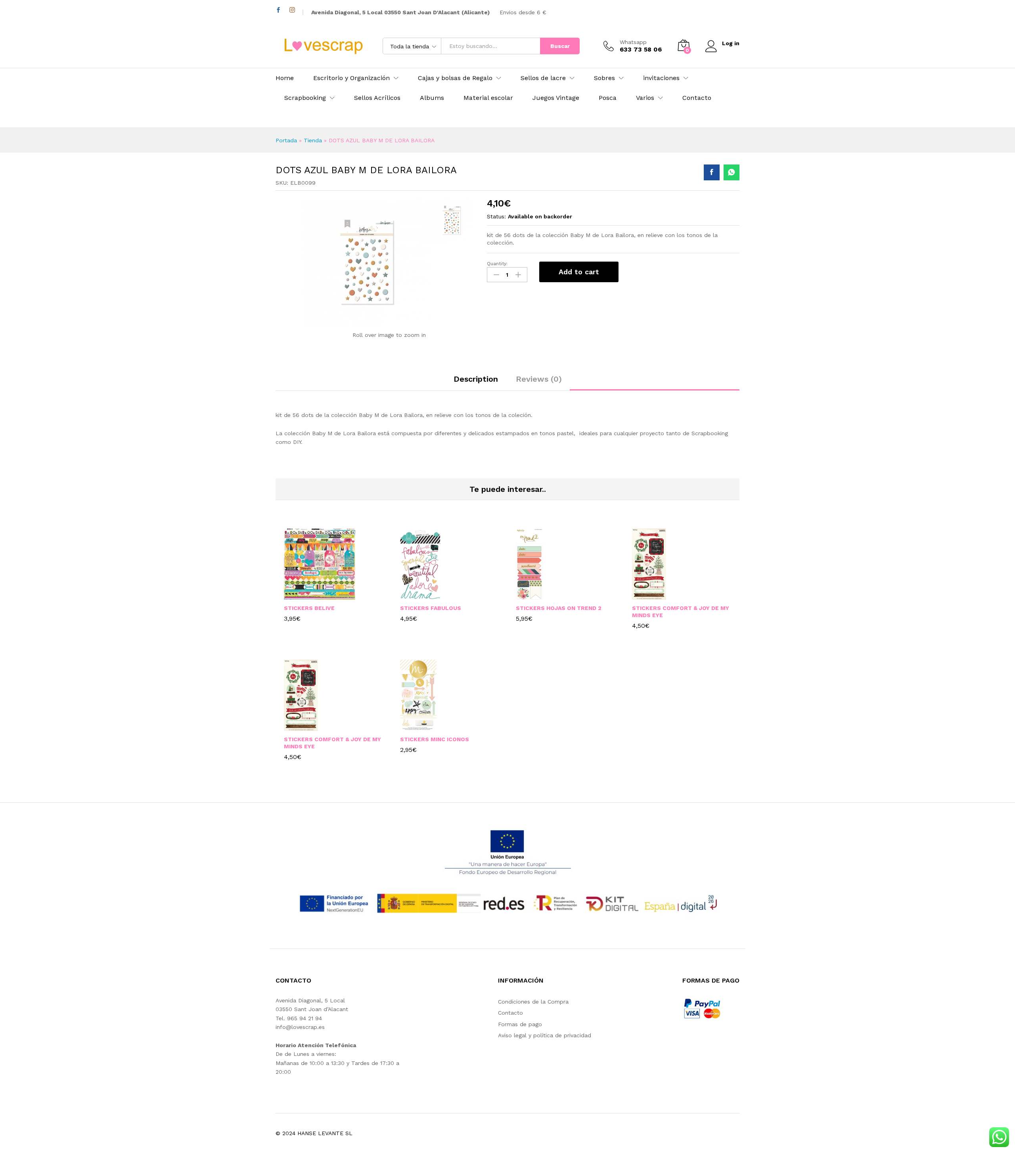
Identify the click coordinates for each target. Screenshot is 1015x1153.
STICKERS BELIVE (309, 608)
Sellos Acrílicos (377, 98)
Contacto (696, 98)
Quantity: (497, 263)
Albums (432, 98)
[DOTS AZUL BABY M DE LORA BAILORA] (712, 172)
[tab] (476, 382)
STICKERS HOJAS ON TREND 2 (558, 608)
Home (285, 78)
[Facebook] (278, 10)
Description (476, 379)
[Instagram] (292, 10)
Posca (608, 98)
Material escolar (488, 98)
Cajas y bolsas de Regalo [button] (455, 78)
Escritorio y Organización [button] (351, 78)
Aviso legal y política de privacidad (544, 1035)
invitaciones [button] (661, 78)
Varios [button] (645, 98)
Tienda (313, 140)
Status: (496, 216)
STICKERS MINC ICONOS (434, 739)
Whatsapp (633, 42)
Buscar (560, 46)
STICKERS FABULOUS (430, 608)
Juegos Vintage (555, 98)
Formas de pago (520, 1024)
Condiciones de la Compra (533, 1001)
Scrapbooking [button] (305, 98)
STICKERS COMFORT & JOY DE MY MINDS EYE (680, 611)
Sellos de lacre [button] (543, 78)
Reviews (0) (539, 379)
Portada (286, 140)
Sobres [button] (604, 78)
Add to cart (579, 272)
